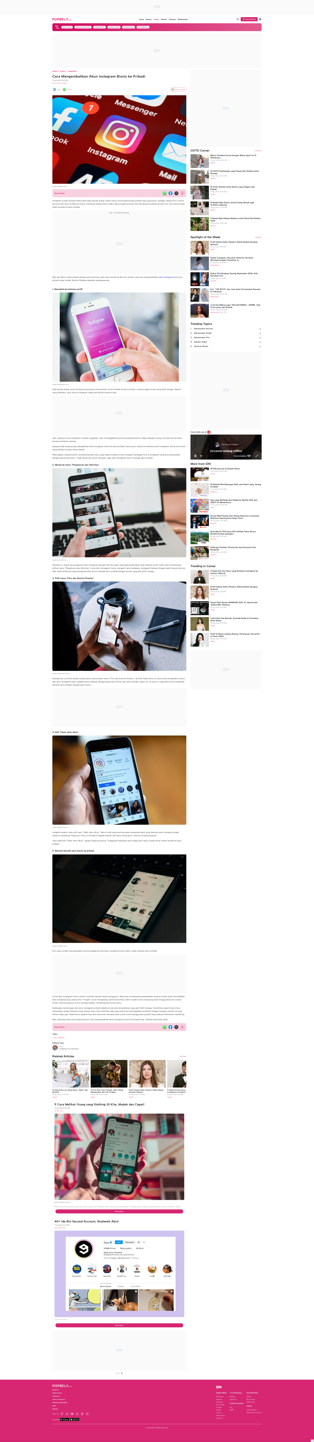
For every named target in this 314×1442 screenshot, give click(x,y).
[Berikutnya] (186, 1205)
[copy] (182, 193)
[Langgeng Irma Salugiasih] (55, 1047)
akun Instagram (166, 277)
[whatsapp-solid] (165, 193)
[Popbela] (62, 19)
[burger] (260, 19)
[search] (237, 19)
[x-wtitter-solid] (176, 193)
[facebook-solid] (170, 193)
